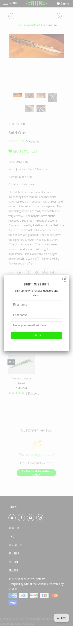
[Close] (64, 278)
